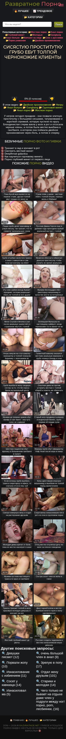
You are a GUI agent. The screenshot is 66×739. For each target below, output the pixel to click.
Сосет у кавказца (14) (11, 683)
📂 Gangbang (30, 107)
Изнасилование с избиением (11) (16, 673)
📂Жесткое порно (37, 32)
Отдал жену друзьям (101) (47, 673)
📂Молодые (36, 35)
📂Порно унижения (16, 40)
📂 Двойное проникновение (36, 104)
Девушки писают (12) (10, 655)
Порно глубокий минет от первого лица (27, 159)
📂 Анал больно (13, 107)
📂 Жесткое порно (42, 110)
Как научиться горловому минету (24, 156)
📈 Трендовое (42, 11)
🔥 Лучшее (21, 11)
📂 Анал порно (22, 110)
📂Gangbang (54, 35)
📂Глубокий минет (14, 35)
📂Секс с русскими (53, 38)
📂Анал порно (55, 32)
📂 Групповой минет (50, 107)
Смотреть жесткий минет (19, 150)
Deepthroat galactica (16, 153)
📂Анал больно (11, 38)
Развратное (33, 3)
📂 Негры (57, 104)
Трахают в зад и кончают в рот (22, 148)
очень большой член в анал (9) (49, 655)
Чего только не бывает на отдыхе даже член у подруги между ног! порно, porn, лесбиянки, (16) (50, 700)
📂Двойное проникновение (46, 40)
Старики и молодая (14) (46, 683)
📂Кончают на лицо (31, 38)
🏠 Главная (17, 720)
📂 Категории (33, 17)
